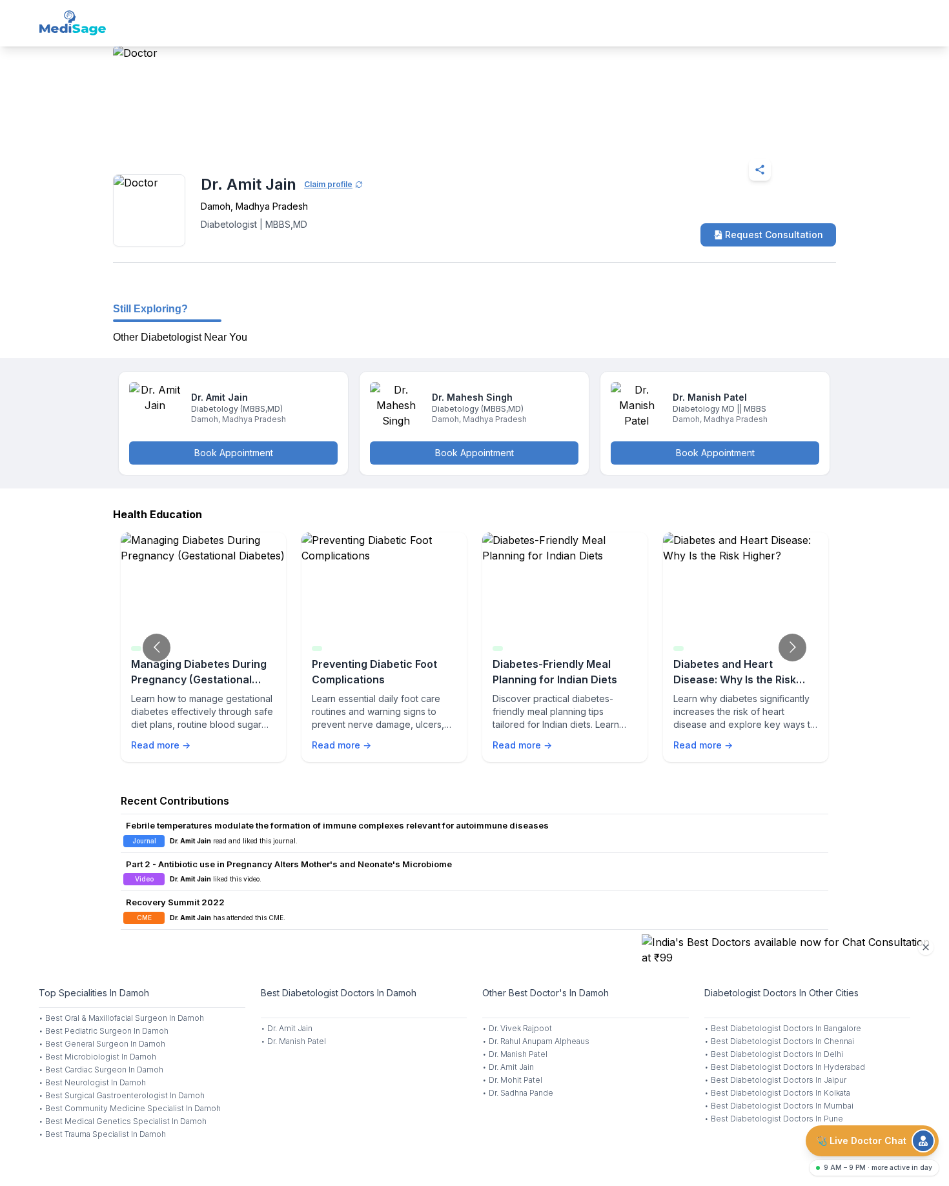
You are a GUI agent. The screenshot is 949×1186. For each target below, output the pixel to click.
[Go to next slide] (792, 647)
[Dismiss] (926, 947)
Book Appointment (233, 452)
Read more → (160, 744)
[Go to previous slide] (156, 647)
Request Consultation (774, 234)
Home (168, 138)
